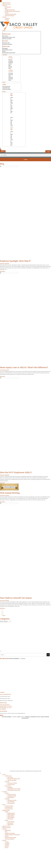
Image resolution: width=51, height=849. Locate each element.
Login (48, 151)
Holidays (7, 20)
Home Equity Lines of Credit (13, 789)
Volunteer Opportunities (10, 14)
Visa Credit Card (6, 86)
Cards (3, 82)
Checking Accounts (10, 74)
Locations (7, 18)
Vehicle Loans (8, 776)
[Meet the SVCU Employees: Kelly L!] (9, 423)
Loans (3, 30)
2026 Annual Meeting (10, 493)
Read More (2, 271)
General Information (4, 495)
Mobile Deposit (11, 105)
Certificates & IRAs (11, 796)
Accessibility (3, 709)
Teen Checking (10, 76)
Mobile (4, 91)
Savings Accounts (10, 60)
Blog (6, 8)
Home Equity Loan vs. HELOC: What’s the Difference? (24, 367)
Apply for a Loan (6, 2)
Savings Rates (10, 67)
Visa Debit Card (6, 87)
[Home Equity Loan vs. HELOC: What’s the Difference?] (9, 318)
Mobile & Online (6, 810)
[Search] (48, 654)
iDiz (40, 771)
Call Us (6, 847)
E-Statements (11, 143)
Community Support (9, 15)
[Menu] (1, 1)
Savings (7, 793)
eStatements (10, 824)
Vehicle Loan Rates (7, 38)
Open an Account (6, 4)
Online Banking (11, 133)
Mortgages (5, 48)
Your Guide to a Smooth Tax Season (16, 598)
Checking (7, 799)
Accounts (4, 54)
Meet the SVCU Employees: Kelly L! (16, 472)
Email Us (7, 846)
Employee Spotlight (4, 263)
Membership (8, 7)
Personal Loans (6, 43)
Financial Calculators (5, 704)
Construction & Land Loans (9, 52)
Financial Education (4, 370)
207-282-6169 (4, 658)
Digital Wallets (11, 110)
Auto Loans (5, 36)
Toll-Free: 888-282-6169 (5, 694)
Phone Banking (11, 119)
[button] (25, 651)
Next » (3, 615)
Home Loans (8, 786)
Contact (4, 17)
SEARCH (3, 151)
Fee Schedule (3, 707)
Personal (7, 781)
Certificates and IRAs (10, 64)
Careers (7, 12)
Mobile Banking (11, 99)
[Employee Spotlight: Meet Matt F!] (9, 212)
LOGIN (25, 159)
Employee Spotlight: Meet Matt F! (15, 261)
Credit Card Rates (7, 89)
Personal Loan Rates (7, 44)
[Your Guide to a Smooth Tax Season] (9, 549)
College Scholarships (10, 10)
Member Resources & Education (12, 11)
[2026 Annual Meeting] (9, 487)
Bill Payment (11, 124)
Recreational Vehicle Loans (9, 37)
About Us (4, 5)
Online (6, 820)
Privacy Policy (3, 706)
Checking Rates (10, 79)
